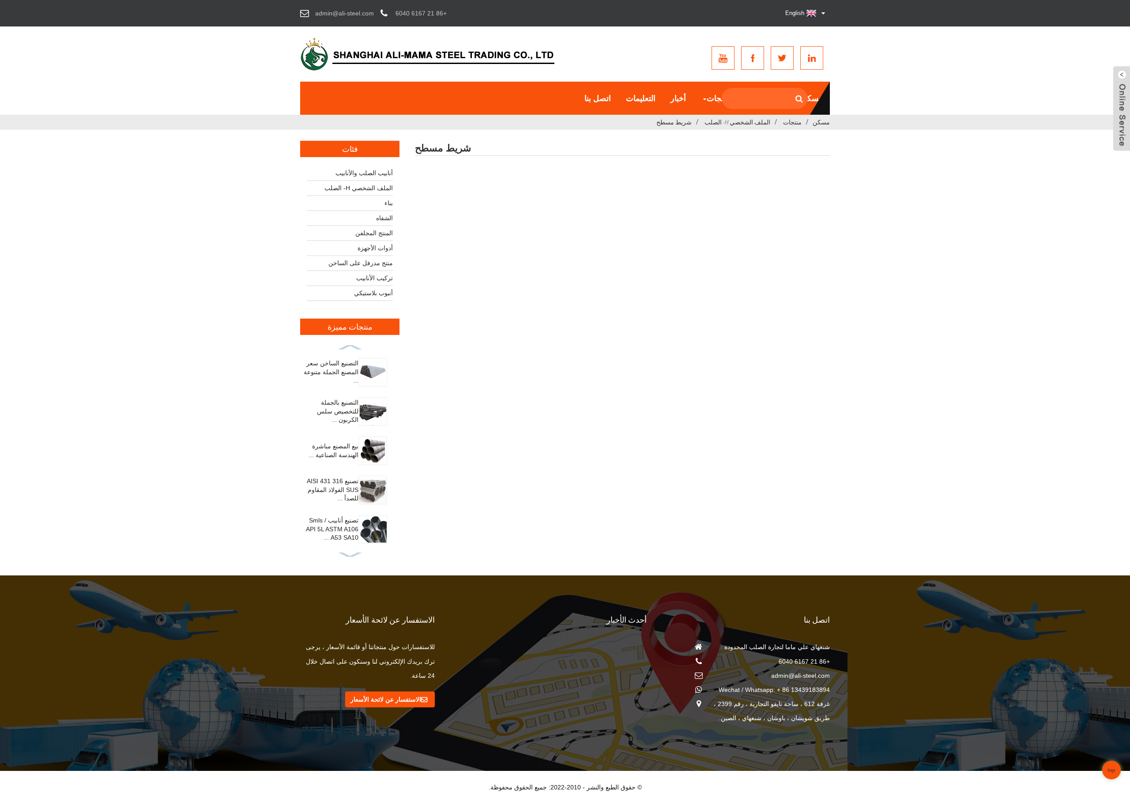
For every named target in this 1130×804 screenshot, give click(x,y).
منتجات (719, 98)
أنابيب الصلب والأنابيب (364, 173)
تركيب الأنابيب (374, 278)
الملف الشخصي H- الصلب (737, 122)
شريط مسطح (674, 122)
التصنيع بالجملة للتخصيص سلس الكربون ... (337, 411)
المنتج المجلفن (374, 233)
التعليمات (640, 98)
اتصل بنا (597, 98)
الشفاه (384, 218)
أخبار (678, 98)
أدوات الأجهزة (375, 248)
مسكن (812, 98)
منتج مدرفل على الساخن (360, 263)
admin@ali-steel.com (800, 675)
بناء (388, 203)
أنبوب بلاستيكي (373, 293)
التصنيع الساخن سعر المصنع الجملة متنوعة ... (331, 372)
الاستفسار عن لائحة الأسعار (385, 699)
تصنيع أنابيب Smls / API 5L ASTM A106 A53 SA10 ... (332, 529)
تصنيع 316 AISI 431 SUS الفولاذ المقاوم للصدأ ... (332, 489)
